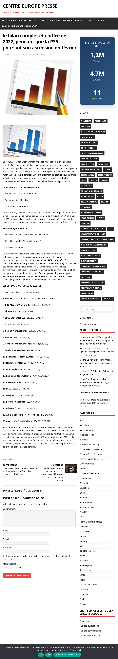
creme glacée (87, 175)
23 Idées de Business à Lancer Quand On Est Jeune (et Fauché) (95, 403)
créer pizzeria (105, 175)
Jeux (81, 546)
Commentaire (9, 508)
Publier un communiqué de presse (66, 20)
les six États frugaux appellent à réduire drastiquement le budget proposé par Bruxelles (94, 382)
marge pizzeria (88, 250)
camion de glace (89, 158)
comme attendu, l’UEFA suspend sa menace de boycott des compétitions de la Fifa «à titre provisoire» (97, 340)
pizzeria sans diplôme (91, 272)
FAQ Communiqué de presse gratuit (19, 26)
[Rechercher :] (97, 309)
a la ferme (86, 121)
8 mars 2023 (12, 54)
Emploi (83, 492)
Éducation (84, 487)
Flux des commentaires (90, 630)
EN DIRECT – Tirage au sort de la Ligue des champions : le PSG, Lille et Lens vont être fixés (97, 351)
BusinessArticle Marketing (92, 449)
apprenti (85, 126)
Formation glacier (88, 324)
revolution (87, 293)
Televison (84, 589)
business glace (88, 148)
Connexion (85, 621)
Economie (84, 483)
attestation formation (93, 132)
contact (100, 20)
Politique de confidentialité (67, 654)
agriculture (84, 425)
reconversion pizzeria (92, 282)
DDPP (83, 180)
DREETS (93, 180)
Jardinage (84, 541)
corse (107, 169)
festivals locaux (87, 507)
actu (82, 420)
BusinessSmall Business (91, 454)
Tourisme (84, 594)
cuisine (83, 468)
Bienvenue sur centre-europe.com (19, 20)
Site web (7, 547)
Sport (82, 579)
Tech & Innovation (88, 584)
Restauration (86, 570)
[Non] (114, 651)
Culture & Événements (90, 473)
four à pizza (87, 196)
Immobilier (85, 531)
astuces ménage (87, 430)
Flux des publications (89, 625)
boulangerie (87, 137)
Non (49, 654)
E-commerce (86, 478)
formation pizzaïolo (91, 191)
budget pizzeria (89, 142)
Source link (8, 459)
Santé (82, 574)
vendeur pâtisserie (90, 298)
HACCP (83, 517)
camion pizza (87, 164)
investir (85, 223)
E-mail (6, 539)
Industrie (84, 536)
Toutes (42, 54)
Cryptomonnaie (87, 463)
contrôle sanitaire (90, 169)
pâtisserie (86, 277)
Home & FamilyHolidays (91, 521)
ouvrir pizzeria (88, 261)
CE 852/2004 (103, 164)
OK (41, 654)
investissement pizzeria (92, 229)
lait (110, 229)
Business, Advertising (89, 444)
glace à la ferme (89, 202)
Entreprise (84, 497)
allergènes (100, 121)
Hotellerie (84, 526)
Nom (5, 530)
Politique (84, 560)
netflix (82, 555)
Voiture (83, 604)
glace (100, 196)
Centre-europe (27, 54)
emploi (104, 180)
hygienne (85, 207)
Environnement (87, 502)
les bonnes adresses (89, 550)
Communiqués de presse (91, 459)
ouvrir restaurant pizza (93, 266)
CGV (89, 20)
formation (86, 185)
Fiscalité (83, 512)
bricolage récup (87, 434)
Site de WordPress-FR (90, 635)
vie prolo (108, 298)
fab (81, 399)
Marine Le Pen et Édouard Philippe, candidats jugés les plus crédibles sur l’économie (97, 363)
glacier (104, 202)
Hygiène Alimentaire (91, 212)
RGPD (42, 20)
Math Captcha (9, 563)
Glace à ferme (86, 317)
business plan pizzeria (92, 153)
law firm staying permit (93, 234)
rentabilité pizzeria (91, 288)
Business (84, 439)
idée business (87, 218)
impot (101, 218)
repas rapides (86, 565)
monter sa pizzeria (90, 255)
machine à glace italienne (94, 245)
